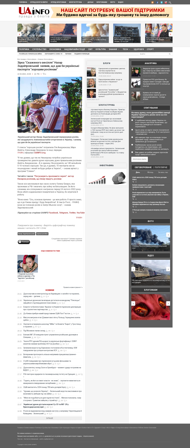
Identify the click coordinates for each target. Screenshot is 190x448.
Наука (73, 427)
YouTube (80, 212)
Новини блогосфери (45, 59)
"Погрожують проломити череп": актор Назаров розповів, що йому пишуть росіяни (45, 177)
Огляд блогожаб (58, 2)
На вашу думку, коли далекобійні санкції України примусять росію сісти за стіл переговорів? (150, 114)
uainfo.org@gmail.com (46, 439)
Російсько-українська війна (30, 54)
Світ (90, 49)
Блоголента (133, 427)
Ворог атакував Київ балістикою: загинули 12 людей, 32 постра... (124, 39)
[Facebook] (156, 2)
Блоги (106, 63)
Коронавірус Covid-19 (53, 54)
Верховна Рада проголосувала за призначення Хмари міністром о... (158, 39)
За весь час (163, 172)
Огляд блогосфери (39, 2)
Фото (112, 2)
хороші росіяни (42, 233)
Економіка (55, 49)
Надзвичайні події (74, 49)
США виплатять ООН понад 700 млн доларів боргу (44, 387)
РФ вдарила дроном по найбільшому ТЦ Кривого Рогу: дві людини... (94, 39)
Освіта (84, 427)
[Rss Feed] (152, 2)
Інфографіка (107, 165)
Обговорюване (143, 167)
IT (92, 427)
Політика (24, 49)
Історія (78, 427)
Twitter (72, 212)
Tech (124, 50)
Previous (18, 34)
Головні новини (29, 427)
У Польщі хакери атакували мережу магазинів (150, 210)
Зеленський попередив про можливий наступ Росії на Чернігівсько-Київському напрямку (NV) (106, 121)
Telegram (63, 212)
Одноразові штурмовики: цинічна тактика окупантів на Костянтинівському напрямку (111, 71)
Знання (112, 50)
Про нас (20, 439)
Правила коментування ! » (73, 287)
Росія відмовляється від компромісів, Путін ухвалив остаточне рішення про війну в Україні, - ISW (150, 195)
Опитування (151, 108)
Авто (88, 427)
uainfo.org (41, 436)
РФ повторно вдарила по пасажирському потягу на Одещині (49, 374)
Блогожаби (102, 2)
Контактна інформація (31, 439)
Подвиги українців (81, 54)
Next (171, 34)
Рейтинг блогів (143, 427)
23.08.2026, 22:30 (97, 157)
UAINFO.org (39, 152)
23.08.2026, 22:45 (97, 146)
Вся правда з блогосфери (26, 59)
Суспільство (39, 49)
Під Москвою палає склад (34, 331)
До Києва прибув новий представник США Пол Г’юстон (46, 313)
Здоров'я (139, 49)
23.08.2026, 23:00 (97, 136)
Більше (49, 418)
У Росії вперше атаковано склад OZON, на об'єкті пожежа (60, 39)
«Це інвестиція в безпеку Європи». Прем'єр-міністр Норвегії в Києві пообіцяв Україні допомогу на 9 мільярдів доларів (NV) (108, 112)
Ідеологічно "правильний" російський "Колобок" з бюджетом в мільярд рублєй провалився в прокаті (112, 93)
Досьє (90, 2)
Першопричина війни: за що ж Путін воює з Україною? (110, 80)
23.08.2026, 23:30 (97, 116)
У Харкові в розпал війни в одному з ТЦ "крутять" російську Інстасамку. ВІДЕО (26, 277)
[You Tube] (165, 2)
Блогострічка (75, 2)
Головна (23, 2)
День (138, 172)
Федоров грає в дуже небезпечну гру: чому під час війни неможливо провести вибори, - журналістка (156, 71)
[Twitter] (161, 2)
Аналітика (151, 63)
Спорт (150, 49)
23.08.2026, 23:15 (97, 125)
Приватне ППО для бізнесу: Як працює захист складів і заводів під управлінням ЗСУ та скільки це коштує (156, 82)
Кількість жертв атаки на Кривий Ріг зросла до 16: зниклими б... (28, 39)
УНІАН (20, 152)
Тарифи (68, 54)
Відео (120, 2)
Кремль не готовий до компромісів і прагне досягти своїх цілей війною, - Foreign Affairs (154, 96)
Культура (101, 49)
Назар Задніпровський (26, 233)
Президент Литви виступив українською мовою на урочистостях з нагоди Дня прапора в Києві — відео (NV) (107, 141)
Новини (49, 290)
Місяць (150, 172)
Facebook (53, 212)
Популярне (161, 167)
